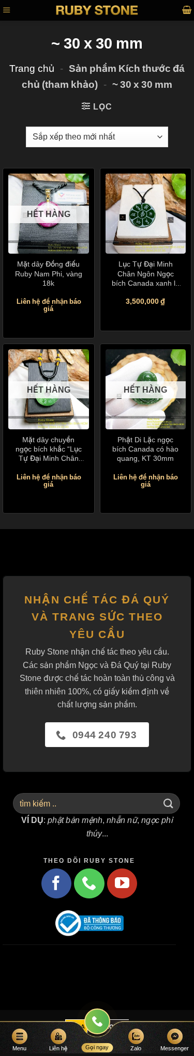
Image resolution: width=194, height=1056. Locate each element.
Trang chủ (31, 68)
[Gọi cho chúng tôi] (89, 883)
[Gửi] (168, 803)
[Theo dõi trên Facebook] (56, 883)
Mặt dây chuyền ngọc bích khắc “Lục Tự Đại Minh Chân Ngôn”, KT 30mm (49, 449)
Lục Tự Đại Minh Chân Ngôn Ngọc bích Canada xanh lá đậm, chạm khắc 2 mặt (146, 273)
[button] (7, 10)
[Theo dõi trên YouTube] (122, 883)
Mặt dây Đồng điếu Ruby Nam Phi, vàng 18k (48, 273)
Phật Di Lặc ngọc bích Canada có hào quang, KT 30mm (145, 448)
